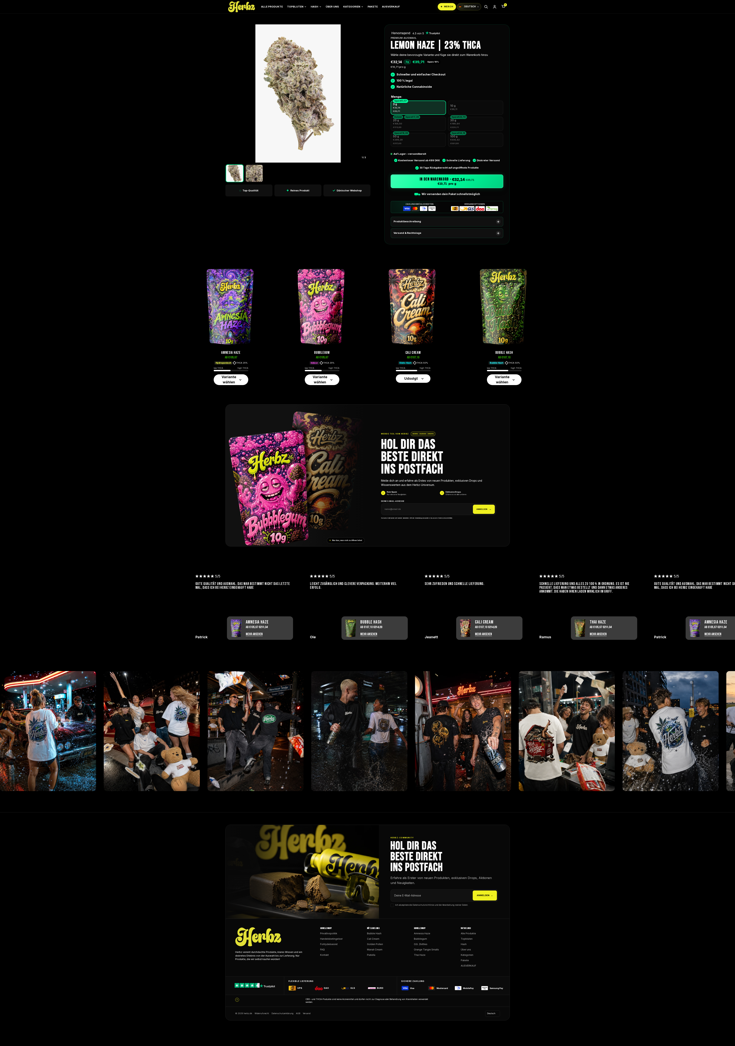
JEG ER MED (367, 546)
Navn (348, 521)
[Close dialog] (404, 486)
